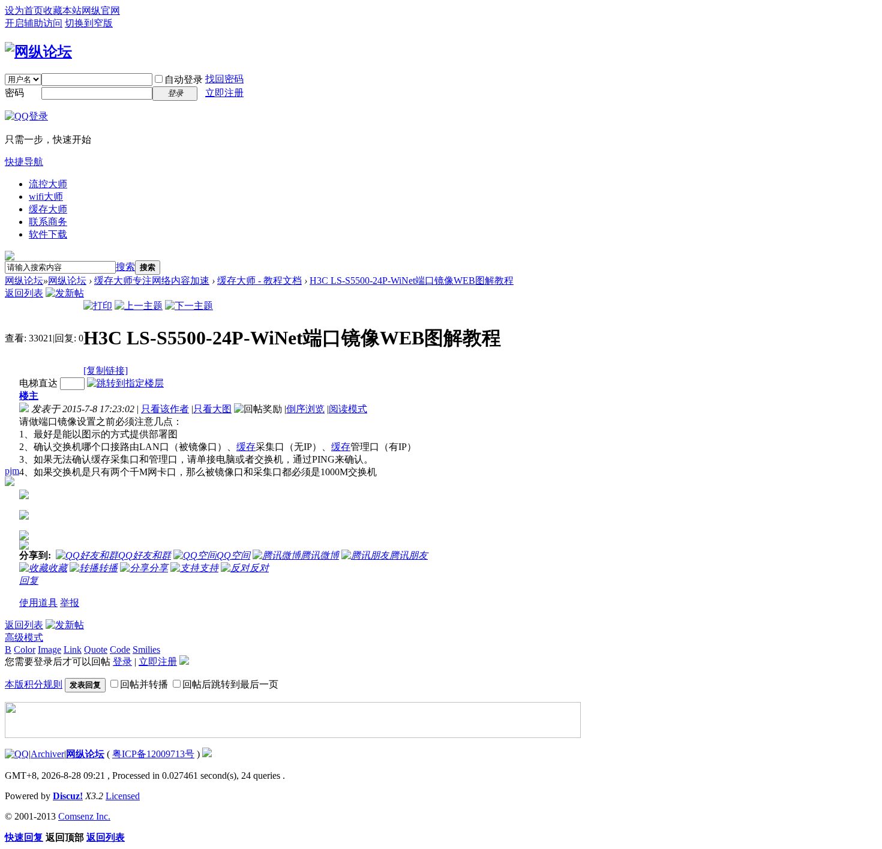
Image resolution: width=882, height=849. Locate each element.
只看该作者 (165, 409)
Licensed (123, 796)
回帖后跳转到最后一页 (230, 684)
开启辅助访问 (33, 23)
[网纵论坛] (38, 51)
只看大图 (212, 409)
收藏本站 (62, 10)
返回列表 (24, 293)
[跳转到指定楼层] (125, 383)
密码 (14, 93)
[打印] (97, 306)
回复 (28, 580)
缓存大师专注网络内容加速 (151, 280)
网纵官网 (101, 10)
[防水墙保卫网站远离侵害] (207, 754)
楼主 (28, 396)
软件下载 (48, 234)
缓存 (246, 447)
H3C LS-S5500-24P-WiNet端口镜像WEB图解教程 (412, 280)
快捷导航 (24, 162)
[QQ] (17, 754)
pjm (12, 471)
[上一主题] (139, 306)
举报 (69, 603)
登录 (122, 661)
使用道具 (38, 603)
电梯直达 (38, 383)
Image (49, 649)
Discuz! (68, 796)
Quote (95, 649)
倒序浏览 (305, 409)
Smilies (146, 649)
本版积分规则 (33, 684)
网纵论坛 (24, 280)
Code (120, 649)
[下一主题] (189, 306)
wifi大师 (46, 196)
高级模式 (24, 637)
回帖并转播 (144, 684)
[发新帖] (65, 293)
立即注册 (224, 93)
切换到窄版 (89, 23)
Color (24, 649)
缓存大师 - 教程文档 (259, 280)
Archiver (47, 754)
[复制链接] (105, 370)
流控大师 (48, 184)
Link (73, 649)
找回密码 (224, 79)
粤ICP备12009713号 (153, 754)
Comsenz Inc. (84, 816)
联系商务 (48, 222)
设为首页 (24, 10)
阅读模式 (348, 409)
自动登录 (183, 79)
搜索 (125, 267)
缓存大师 (48, 209)
